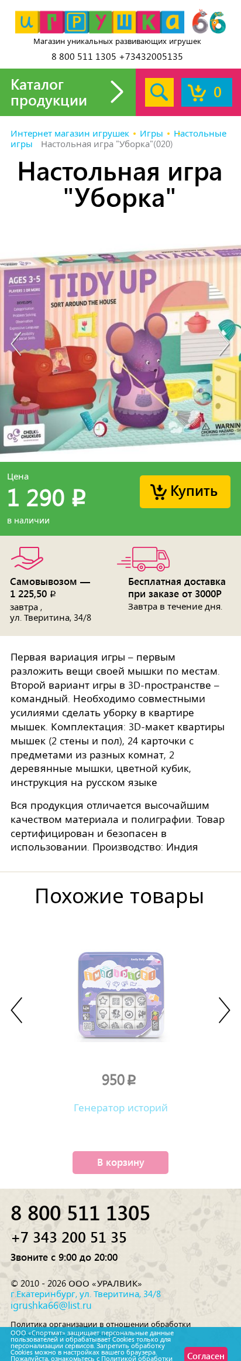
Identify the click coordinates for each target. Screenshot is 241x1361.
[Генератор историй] (120, 995)
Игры (151, 133)
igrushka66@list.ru (51, 1305)
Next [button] (224, 345)
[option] (120, 344)
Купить (194, 489)
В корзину (120, 1161)
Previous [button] (16, 345)
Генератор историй (121, 1108)
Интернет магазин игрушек (70, 133)
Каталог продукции (49, 92)
